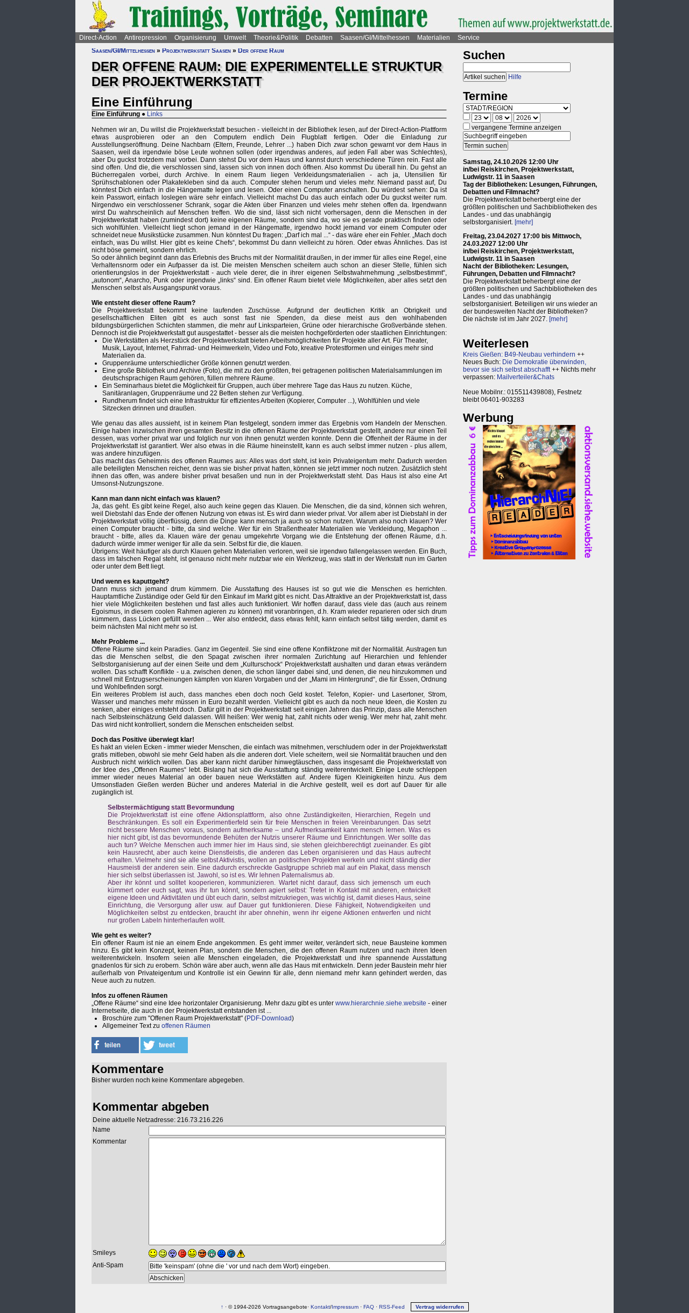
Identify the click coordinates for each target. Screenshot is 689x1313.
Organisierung (195, 37)
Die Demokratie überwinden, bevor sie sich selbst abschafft (524, 365)
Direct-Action (98, 37)
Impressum (345, 1307)
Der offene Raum (261, 50)
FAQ (368, 1307)
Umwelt (235, 37)
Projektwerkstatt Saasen (196, 50)
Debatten (319, 37)
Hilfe (515, 77)
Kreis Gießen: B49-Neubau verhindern (519, 354)
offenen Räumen (185, 1026)
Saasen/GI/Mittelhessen (375, 37)
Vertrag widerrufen (440, 1307)
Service (469, 37)
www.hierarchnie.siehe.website (380, 1003)
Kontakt (320, 1307)
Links (155, 114)
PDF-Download (269, 1018)
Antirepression (145, 37)
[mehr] (524, 222)
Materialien (433, 37)
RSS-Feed (392, 1307)
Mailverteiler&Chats (525, 377)
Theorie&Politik (276, 37)
